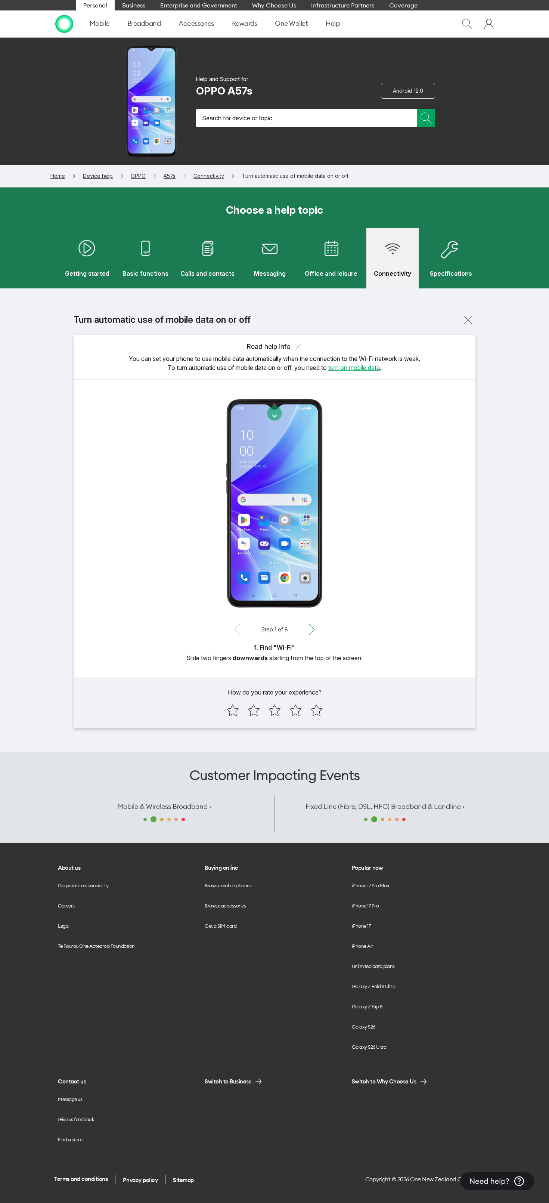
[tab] (87, 258)
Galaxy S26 (363, 1027)
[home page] (64, 23)
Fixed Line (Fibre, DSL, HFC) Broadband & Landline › (384, 806)
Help (332, 23)
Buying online (221, 867)
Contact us (72, 1081)
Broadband (144, 23)
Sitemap (183, 1180)
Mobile (99, 23)
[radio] (232, 710)
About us (69, 867)
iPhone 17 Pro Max (371, 885)
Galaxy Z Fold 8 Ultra (374, 986)
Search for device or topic (237, 118)
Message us (70, 1099)
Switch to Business (228, 1081)
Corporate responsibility (83, 885)
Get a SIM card (220, 926)
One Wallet (291, 23)
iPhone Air (362, 946)
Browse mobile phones (228, 885)
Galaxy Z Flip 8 (367, 1006)
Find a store (70, 1139)
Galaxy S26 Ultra (369, 1047)
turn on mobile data (354, 367)
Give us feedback (76, 1119)
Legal (63, 926)
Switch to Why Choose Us (384, 1081)
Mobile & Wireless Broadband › (164, 806)
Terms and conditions (81, 1178)
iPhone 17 (361, 926)
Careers (66, 906)
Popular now (367, 867)
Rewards (244, 23)
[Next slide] (311, 629)
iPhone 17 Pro (365, 906)
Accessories (196, 23)
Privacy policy (140, 1180)
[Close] (467, 319)
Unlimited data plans (373, 966)
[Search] (426, 118)
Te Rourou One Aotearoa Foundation (96, 946)
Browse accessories (225, 906)
